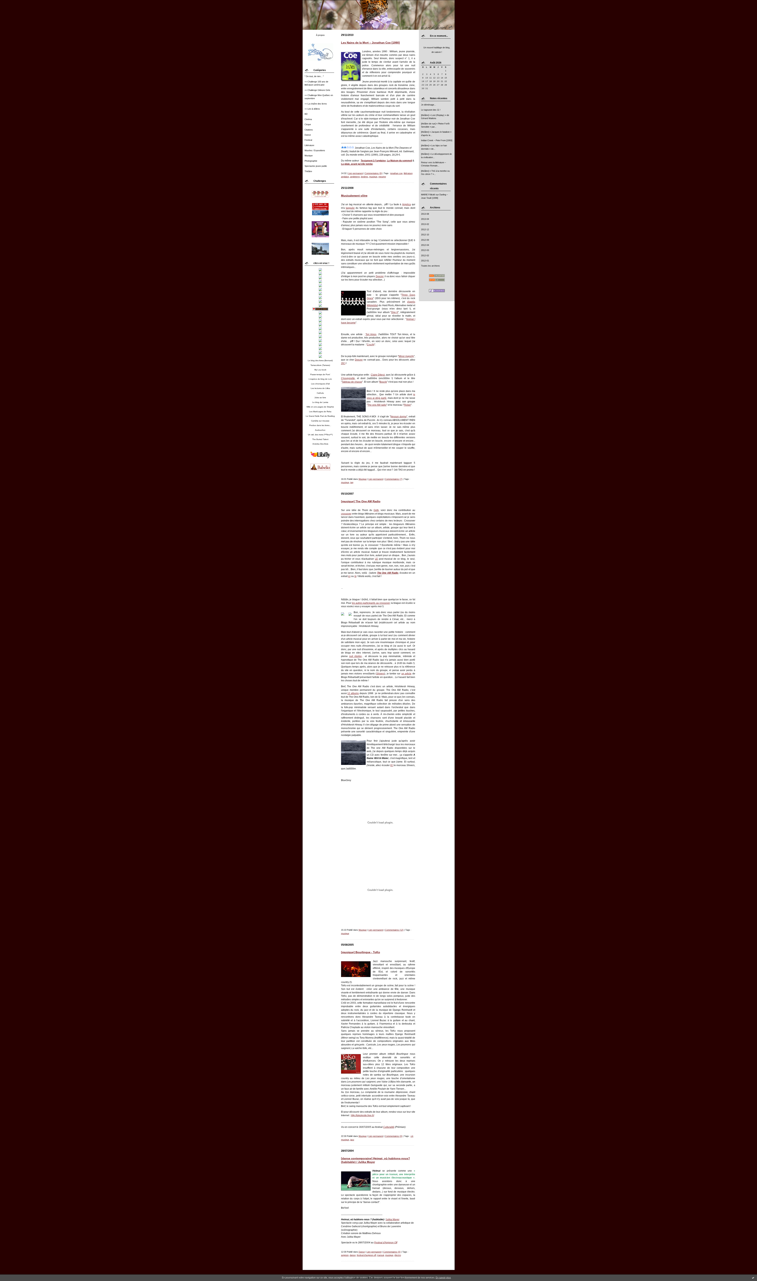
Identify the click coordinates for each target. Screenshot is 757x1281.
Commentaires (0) (393, 1136)
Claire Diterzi (378, 374)
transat (380, 1255)
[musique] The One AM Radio (360, 501)
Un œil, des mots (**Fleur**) (320, 435)
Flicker (407, 405)
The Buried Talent (320, 439)
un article (406, 673)
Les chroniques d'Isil (320, 384)
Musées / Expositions (315, 150)
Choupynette (348, 378)
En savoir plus (443, 1277)
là (355, 576)
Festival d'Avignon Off (385, 1242)
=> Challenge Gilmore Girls (317, 90)
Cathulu (320, 393)
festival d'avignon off (366, 1255)
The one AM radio (376, 405)
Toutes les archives (430, 266)
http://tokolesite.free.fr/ (362, 1115)
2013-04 (425, 219)
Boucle (383, 381)
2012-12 (425, 229)
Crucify (370, 344)
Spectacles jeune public (316, 166)
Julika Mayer (392, 1219)
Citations (309, 130)
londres (364, 176)
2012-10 (425, 234)
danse (353, 1255)
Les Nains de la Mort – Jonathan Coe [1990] (370, 42)
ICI (391, 765)
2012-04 (425, 245)
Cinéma (308, 119)
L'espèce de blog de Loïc (320, 379)
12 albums (353, 693)
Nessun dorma (398, 416)
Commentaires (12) (394, 930)
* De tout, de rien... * (314, 76)
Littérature (309, 145)
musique (373, 176)
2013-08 (425, 214)
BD (306, 114)
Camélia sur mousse (320, 421)
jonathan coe (396, 173)
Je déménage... (428, 104)
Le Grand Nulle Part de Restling (320, 416)
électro (397, 1255)
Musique (309, 155)
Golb (376, 510)
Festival (308, 140)
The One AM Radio (387, 573)
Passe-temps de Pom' (320, 374)
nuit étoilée (355, 656)
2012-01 (425, 260)
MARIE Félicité (428, 194)
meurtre (382, 176)
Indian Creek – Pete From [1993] (436, 140)
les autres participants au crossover (371, 603)
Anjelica (406, 204)
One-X (394, 312)
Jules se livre (320, 397)
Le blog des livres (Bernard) (320, 360)
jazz (352, 1139)
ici (349, 576)
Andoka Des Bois (320, 444)
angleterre (355, 176)
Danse (308, 135)
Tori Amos (371, 334)
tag (351, 482)
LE (376, 559)
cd (412, 1136)
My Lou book (320, 370)
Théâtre (308, 171)
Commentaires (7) (393, 479)
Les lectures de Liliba (320, 388)
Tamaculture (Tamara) (320, 365)
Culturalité (388, 1127)
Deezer (379, 276)
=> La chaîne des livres (316, 104)
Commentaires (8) (373, 173)
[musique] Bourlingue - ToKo (360, 952)
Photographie (311, 161)
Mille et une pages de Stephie (320, 407)
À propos (320, 35)
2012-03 (425, 250)
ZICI (343, 363)
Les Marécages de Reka (320, 411)
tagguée (350, 208)
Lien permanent (355, 173)
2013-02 (425, 224)
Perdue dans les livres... (320, 425)
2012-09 (425, 240)
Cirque (308, 124)
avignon (345, 1255)
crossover (346, 513)
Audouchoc (320, 430)
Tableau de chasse (352, 381)
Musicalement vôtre (354, 195)
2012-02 (425, 255)
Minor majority (406, 356)
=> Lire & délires (312, 109)
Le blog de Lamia (320, 402)
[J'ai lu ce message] (753, 1277)
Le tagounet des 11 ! (430, 110)
